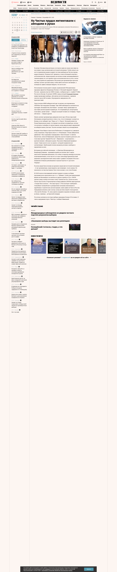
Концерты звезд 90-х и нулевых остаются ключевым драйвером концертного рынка (18, 271)
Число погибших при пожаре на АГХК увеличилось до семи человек (17, 71)
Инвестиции (50, 5)
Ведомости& (48, 8)
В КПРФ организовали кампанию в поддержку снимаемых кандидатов (18, 174)
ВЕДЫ (14, 8)
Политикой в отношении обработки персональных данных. (57, 570)
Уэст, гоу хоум (15, 312)
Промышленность (75, 8)
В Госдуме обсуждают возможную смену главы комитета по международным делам (18, 158)
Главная (33, 17)
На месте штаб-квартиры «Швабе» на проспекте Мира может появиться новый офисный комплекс (19, 261)
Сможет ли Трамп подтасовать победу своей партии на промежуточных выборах (19, 305)
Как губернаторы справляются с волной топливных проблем (18, 182)
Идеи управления (33, 8)
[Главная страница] (58, 2)
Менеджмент (93, 5)
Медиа (64, 5)
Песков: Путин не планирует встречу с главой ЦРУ (19, 112)
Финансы (42, 5)
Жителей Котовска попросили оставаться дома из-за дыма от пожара (19, 89)
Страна (67, 8)
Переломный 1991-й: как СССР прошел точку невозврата (56, 13)
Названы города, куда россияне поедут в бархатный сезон (18, 62)
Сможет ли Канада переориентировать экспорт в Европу (17, 206)
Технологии (58, 5)
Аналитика (55, 8)
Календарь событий (15, 15)
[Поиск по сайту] (95, 2)
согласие (47, 569)
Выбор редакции (35, 13)
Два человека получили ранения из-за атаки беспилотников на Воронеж (19, 96)
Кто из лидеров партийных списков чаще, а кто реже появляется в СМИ (19, 190)
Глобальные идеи (21, 5)
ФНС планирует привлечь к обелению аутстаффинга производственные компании (19, 217)
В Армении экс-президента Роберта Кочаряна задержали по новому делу (19, 288)
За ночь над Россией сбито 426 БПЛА (19, 119)
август (23, 15)
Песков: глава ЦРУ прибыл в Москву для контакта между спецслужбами (19, 135)
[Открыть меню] (105, 2)
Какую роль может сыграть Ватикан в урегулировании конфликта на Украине (19, 296)
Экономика (36, 5)
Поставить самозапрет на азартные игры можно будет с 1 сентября (19, 166)
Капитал (62, 8)
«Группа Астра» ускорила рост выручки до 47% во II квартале (19, 54)
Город (41, 8)
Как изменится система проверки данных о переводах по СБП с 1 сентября (18, 148)
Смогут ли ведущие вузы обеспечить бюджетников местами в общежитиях (19, 198)
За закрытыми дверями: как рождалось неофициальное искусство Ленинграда (19, 46)
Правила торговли (22, 8)
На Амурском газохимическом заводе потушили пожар (18, 81)
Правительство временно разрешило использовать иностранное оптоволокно (19, 252)
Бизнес (29, 5)
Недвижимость (71, 5)
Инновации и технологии (88, 8)
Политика (79, 5)
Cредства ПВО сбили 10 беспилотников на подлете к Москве (19, 127)
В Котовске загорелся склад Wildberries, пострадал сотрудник (19, 104)
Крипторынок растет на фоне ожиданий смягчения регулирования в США (19, 280)
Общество (86, 5)
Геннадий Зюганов (72, 94)
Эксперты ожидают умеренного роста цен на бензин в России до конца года (19, 244)
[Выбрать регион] (92, 2)
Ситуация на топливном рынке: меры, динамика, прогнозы (87, 13)
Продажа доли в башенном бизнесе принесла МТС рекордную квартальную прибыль (19, 226)
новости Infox (37, 236)
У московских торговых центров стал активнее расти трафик (18, 235)
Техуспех (98, 8)
